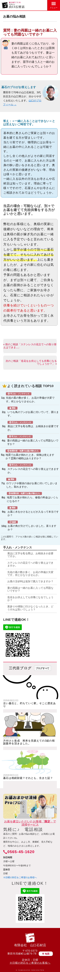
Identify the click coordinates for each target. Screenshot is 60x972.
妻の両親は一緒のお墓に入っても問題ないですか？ (32, 440)
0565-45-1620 (21, 852)
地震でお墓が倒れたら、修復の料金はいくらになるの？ (32, 497)
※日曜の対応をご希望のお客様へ (20, 877)
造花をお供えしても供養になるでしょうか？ (30, 598)
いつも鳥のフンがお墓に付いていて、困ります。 (33, 412)
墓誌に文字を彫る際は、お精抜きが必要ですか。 (33, 426)
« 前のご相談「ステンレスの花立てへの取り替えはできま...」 (29, 346)
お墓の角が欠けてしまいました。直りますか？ (32, 526)
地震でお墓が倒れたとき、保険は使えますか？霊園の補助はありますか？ (30, 455)
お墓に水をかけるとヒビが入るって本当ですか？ (33, 512)
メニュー (53, 8)
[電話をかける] (43, 5)
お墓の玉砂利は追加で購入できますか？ (30, 581)
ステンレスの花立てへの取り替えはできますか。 (33, 469)
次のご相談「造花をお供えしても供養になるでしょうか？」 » (31, 362)
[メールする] (36, 5)
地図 (47, 953)
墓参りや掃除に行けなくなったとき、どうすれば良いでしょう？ (30, 608)
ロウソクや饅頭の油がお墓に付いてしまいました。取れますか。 (31, 483)
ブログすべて (42, 668)
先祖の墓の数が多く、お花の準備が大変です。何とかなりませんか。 (30, 398)
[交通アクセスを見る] (29, 5)
